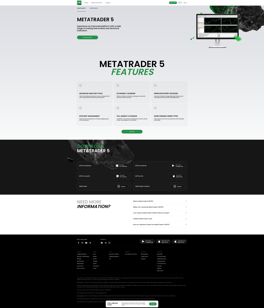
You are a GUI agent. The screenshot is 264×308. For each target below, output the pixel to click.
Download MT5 (87, 37)
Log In (180, 2)
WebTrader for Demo (142, 186)
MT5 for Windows (85, 165)
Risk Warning (80, 296)
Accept (153, 304)
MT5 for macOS (84, 176)
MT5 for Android (140, 165)
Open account (173, 2)
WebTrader (83, 186)
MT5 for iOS (139, 176)
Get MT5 (132, 131)
